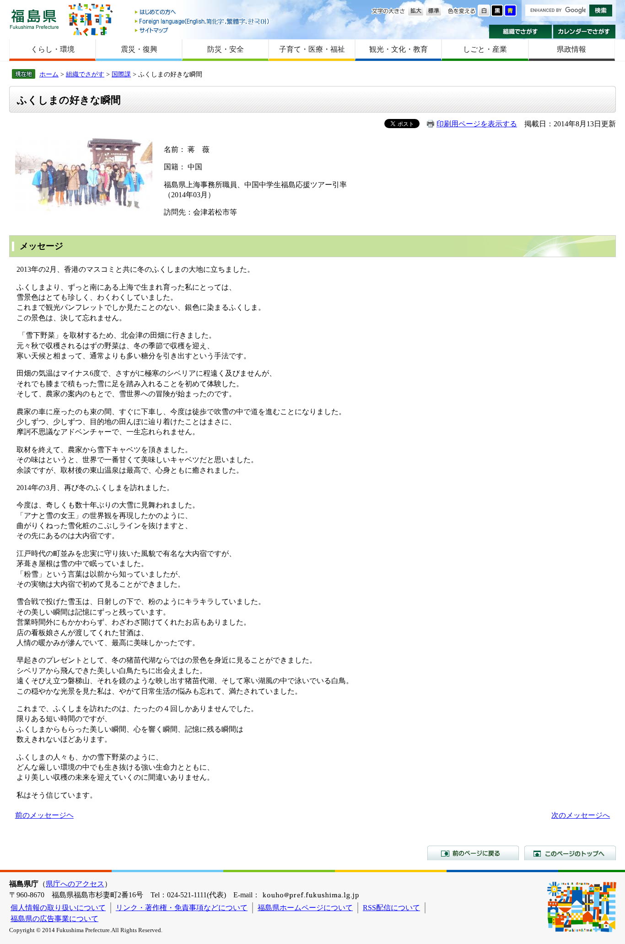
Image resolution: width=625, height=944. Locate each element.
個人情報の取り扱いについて (58, 908)
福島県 (34, 19)
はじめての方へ (202, 12)
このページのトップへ (570, 853)
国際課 (121, 74)
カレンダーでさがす (584, 31)
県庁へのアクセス (75, 884)
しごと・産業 (485, 49)
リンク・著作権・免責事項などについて (182, 908)
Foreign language (202, 21)
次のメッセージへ (580, 815)
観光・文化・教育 (398, 49)
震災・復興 (139, 49)
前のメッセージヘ (44, 815)
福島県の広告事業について (54, 918)
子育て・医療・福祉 (312, 49)
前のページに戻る (473, 853)
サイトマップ (202, 30)
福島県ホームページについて (305, 908)
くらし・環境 (53, 49)
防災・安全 (225, 49)
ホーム (49, 74)
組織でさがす (520, 31)
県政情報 (571, 49)
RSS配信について (391, 908)
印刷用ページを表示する (476, 124)
